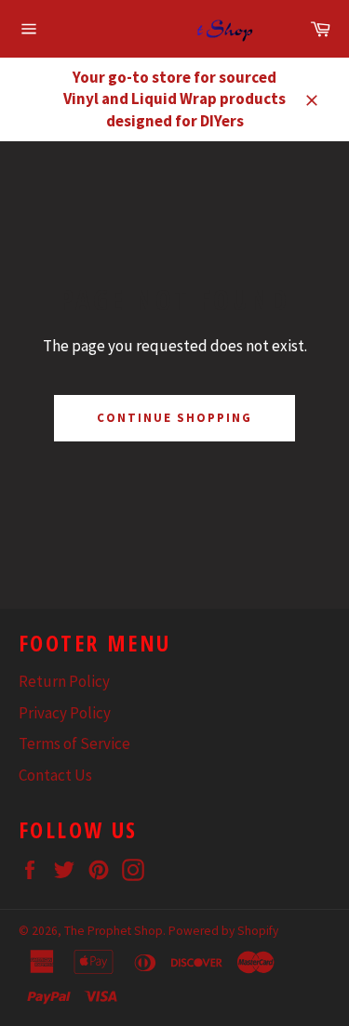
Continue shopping (174, 418)
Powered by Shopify (223, 931)
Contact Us (55, 775)
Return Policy (64, 681)
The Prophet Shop (113, 931)
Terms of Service (74, 743)
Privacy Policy (65, 713)
